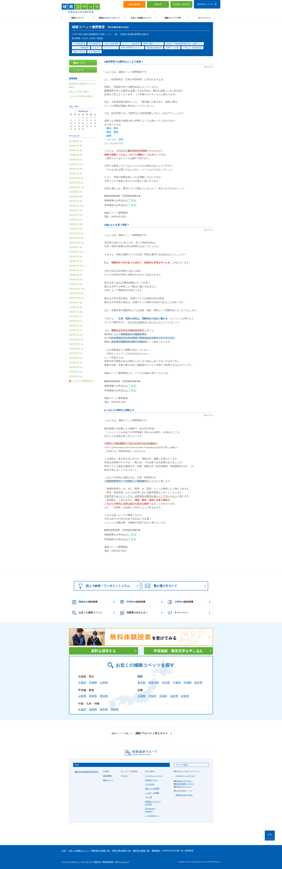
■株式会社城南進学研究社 (87, 772)
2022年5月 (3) (75, 372)
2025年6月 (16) (76, 206)
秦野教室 (156, 850)
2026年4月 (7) (75, 159)
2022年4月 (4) (75, 376)
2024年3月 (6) (75, 275)
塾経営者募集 (108, 862)
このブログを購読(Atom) (82, 381)
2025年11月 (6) (76, 183)
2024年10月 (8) (76, 242)
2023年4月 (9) (75, 325)
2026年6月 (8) (75, 150)
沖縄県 (115, 709)
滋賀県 (174, 696)
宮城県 (93, 682)
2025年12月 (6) (76, 178)
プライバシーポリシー (70, 862)
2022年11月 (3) (76, 344)
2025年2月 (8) (75, 224)
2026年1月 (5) (75, 173)
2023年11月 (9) (76, 293)
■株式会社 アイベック (182, 787)
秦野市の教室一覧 (141, 850)
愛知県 (104, 696)
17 (87, 123)
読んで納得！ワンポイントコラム (108, 585)
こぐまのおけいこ (152, 816)
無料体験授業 (134, 4)
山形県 (104, 682)
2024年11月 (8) (76, 238)
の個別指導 (88, 601)
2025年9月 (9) (75, 192)
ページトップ (269, 838)
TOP (64, 850)
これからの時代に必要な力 (120, 410)
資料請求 (158, 4)
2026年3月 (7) (75, 164)
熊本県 (104, 709)
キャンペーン (204, 18)
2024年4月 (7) (75, 270)
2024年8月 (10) (76, 252)
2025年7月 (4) (75, 201)
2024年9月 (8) (75, 247)
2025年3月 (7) (75, 219)
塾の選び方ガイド (165, 585)
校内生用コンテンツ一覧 (207, 4)
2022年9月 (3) (75, 353)
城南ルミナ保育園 (152, 789)
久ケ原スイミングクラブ (185, 776)
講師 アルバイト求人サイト (139, 733)
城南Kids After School (184, 795)
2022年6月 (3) (75, 367)
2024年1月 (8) (75, 284)
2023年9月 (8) (75, 302)
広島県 (82, 709)
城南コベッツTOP (172, 18)
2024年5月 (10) (76, 266)
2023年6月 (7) (75, 316)
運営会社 (97, 862)
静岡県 (93, 696)
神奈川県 (153, 682)
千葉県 (177, 682)
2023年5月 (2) (75, 321)
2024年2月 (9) (75, 279)
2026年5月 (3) (75, 155)
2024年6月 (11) (76, 261)
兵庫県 (141, 696)
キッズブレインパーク (154, 776)
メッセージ (78, 70)
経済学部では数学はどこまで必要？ (124, 61)
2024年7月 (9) (75, 256)
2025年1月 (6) (75, 229)
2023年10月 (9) (76, 298)
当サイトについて (122, 862)
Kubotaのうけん (151, 780)
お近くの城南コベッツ (141, 18)
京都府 (163, 696)
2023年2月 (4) (75, 330)
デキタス (124, 776)
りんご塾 (148, 797)
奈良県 (185, 696)
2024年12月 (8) (76, 233)
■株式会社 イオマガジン (183, 781)
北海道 (82, 682)
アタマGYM (149, 784)
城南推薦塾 (107, 776)
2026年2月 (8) (75, 169)
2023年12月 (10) (77, 289)
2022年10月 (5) (76, 349)
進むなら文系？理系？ (117, 225)
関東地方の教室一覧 (100, 850)
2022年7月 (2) (75, 362)
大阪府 (152, 696)
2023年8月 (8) (75, 307)
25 (91, 126)
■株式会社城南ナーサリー (184, 784)
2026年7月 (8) (75, 146)
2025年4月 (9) (75, 215)
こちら (132, 200)
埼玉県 (166, 682)
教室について (77, 18)
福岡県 (93, 709)
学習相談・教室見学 (181, 4)
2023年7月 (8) (75, 312)
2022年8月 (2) (75, 358)
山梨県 (82, 696)
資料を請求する (103, 651)
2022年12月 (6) (76, 339)
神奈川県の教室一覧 (121, 850)
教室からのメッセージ (109, 18)
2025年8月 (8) (75, 196)
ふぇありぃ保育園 (152, 793)
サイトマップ (86, 862)
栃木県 (198, 682)
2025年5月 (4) (75, 210)
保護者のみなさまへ (137, 612)
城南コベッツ (108, 780)
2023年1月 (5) (75, 335)
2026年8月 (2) (75, 141)
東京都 (141, 682)
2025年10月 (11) (76, 187)
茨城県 (188, 682)
